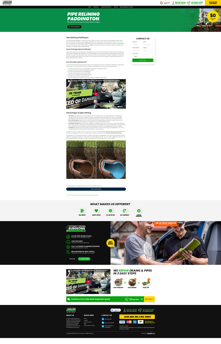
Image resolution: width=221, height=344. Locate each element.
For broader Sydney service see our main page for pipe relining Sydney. (82, 195)
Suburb (145, 47)
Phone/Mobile (135, 47)
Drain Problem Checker (126, 7)
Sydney (71, 66)
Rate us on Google (96, 189)
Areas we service (106, 7)
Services (95, 7)
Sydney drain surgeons (71, 131)
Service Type (135, 53)
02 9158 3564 (89, 186)
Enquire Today (143, 60)
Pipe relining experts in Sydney (89, 131)
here (101, 186)
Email (144, 42)
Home (89, 7)
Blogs (116, 7)
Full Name (134, 42)
